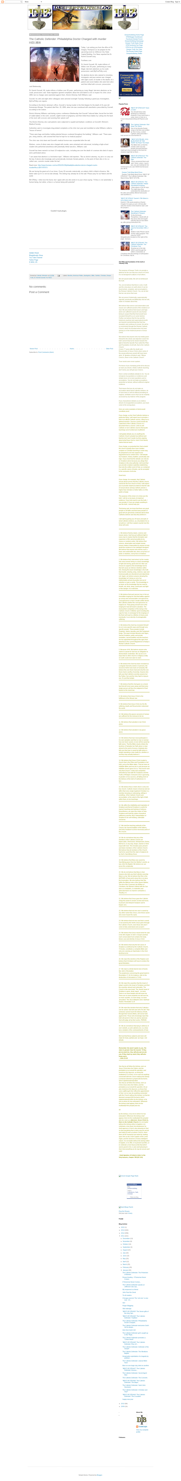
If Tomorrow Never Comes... (132, 1282)
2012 (123, 1233)
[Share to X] (35, 42)
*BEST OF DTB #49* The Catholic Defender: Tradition (134, 1317)
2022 (123, 1227)
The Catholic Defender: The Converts (135, 1378)
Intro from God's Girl (129, 1330)
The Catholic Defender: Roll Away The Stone (140, 125)
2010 (123, 1403)
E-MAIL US (33, 262)
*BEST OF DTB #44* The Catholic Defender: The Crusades (134, 1395)
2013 (123, 1230)
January (126, 1270)
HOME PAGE (34, 253)
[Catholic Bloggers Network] (134, 68)
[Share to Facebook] (37, 42)
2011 (123, 1236)
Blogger (99, 1475)
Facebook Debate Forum (134, 39)
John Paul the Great (129, 1292)
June (124, 1256)
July (124, 1253)
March (125, 1264)
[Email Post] (58, 275)
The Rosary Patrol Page (134, 51)
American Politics (78, 275)
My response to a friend (130, 1289)
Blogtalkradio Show (36, 255)
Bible (92, 275)
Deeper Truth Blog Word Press (132, 172)
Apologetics (87, 275)
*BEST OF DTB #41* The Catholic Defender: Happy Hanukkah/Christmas (139, 183)
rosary (130, 1213)
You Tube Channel (35, 257)
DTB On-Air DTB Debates (134, 47)
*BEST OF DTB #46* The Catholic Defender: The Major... (134, 1381)
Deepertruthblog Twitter (134, 53)
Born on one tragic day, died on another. (136, 1365)
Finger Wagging (128, 1306)
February (126, 1267)
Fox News (49, 277)
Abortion (69, 275)
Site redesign (127, 1308)
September (127, 1247)
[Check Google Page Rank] (128, 1176)
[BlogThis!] (32, 42)
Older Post (109, 349)
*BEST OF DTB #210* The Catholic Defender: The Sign (139, 157)
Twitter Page (33, 260)
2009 (123, 1406)
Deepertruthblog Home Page (134, 35)
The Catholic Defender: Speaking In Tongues (138, 212)
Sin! (124, 1303)
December (126, 1238)
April (124, 1261)
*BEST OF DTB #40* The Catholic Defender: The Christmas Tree (139, 244)
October (125, 1244)
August (125, 1250)
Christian (103, 275)
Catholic (97, 275)
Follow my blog (134, 1197)
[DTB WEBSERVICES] (120, 98)
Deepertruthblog (132, 1188)
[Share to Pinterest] (39, 42)
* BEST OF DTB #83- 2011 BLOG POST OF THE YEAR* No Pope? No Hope (140, 141)
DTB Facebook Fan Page (134, 45)
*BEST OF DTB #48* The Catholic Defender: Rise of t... (134, 1343)
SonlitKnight (143, 1427)
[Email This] (30, 42)
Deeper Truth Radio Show (134, 43)
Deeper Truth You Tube (134, 49)
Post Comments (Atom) (46, 352)
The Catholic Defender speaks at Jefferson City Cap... (133, 1285)
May (124, 1258)
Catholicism (130, 1192)
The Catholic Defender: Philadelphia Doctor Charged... (135, 1321)
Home (72, 349)
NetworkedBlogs (132, 1184)
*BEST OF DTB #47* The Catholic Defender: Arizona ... (134, 1369)
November (126, 1241)
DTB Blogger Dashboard (134, 37)
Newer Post (34, 349)
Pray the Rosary (124, 1211)
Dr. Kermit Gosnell (39, 277)
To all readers (127, 1295)
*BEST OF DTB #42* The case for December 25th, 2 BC (139, 228)
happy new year (128, 1399)
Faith (136, 1192)
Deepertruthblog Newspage (134, 41)
